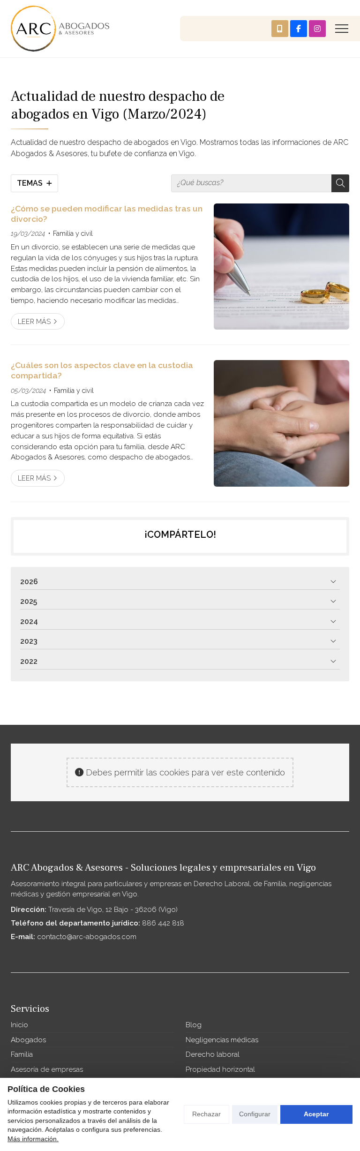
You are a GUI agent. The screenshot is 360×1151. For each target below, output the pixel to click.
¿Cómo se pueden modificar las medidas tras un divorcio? (106, 213)
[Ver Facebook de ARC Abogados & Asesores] (298, 28)
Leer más (34, 321)
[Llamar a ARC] (279, 28)
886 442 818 (163, 923)
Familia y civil (73, 233)
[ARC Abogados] (60, 29)
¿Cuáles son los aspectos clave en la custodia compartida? (102, 370)
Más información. (33, 1139)
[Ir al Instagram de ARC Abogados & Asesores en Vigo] (317, 28)
